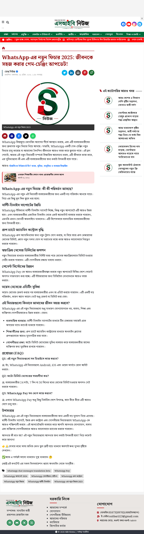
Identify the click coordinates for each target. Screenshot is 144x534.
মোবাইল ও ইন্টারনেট (41, 34)
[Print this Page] (78, 73)
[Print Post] (5, 136)
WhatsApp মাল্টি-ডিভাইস (39, 481)
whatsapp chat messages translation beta (28, 471)
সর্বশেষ (15, 34)
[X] (139, 24)
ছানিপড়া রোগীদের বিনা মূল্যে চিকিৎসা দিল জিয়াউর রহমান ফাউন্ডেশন (84, 39)
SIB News (70, 532)
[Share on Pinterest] (85, 73)
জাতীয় (71, 34)
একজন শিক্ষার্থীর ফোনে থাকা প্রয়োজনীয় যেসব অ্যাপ (41, 174)
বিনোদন (119, 34)
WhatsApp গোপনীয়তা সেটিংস (44, 476)
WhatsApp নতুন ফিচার (14, 481)
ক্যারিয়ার (54, 522)
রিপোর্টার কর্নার (58, 526)
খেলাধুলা (109, 34)
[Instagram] (134, 24)
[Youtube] (128, 24)
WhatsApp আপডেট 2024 (15, 476)
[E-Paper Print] (12, 136)
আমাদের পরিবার (58, 519)
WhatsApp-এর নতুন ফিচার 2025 (68, 481)
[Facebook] (123, 24)
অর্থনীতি (59, 34)
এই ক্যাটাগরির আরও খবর (118, 91)
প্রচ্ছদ (6, 34)
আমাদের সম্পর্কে (58, 508)
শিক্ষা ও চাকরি (132, 34)
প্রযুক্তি (24, 34)
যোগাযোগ (55, 511)
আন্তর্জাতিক (84, 34)
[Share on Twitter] (64, 73)
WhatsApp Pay (62, 471)
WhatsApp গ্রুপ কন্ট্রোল (71, 476)
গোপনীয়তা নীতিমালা (60, 515)
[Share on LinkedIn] (71, 73)
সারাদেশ (95, 34)
